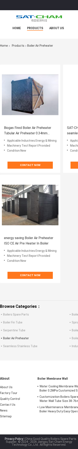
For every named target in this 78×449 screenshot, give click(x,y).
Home (16, 28)
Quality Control (10, 398)
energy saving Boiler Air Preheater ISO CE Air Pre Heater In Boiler (28, 240)
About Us (56, 28)
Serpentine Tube (14, 330)
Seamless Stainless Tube (20, 346)
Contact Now (30, 165)
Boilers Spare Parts (16, 314)
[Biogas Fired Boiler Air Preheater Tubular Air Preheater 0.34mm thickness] (30, 94)
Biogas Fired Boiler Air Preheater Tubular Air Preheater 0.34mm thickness (27, 131)
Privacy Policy (14, 438)
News (3, 410)
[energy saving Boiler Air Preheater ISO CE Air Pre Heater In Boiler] (30, 205)
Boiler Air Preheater (16, 338)
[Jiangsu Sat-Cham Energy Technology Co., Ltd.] (39, 18)
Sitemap (6, 416)
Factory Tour (8, 393)
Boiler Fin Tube (12, 322)
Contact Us (7, 404)
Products (35, 28)
